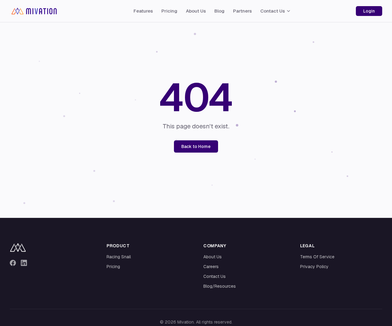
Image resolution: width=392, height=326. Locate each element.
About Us (196, 11)
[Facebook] (13, 263)
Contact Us (272, 11)
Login (369, 11)
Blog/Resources (219, 286)
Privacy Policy (314, 266)
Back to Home (196, 146)
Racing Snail (119, 257)
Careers (211, 266)
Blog (219, 11)
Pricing (169, 11)
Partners (242, 11)
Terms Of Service (317, 257)
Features (143, 11)
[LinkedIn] (24, 263)
